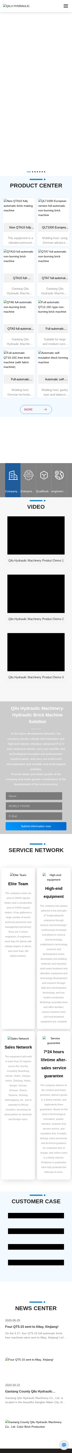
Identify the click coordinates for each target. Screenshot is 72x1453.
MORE (28, 409)
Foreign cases (36, 1265)
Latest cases (36, 1218)
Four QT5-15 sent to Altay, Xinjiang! (31, 1326)
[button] (29, 171)
